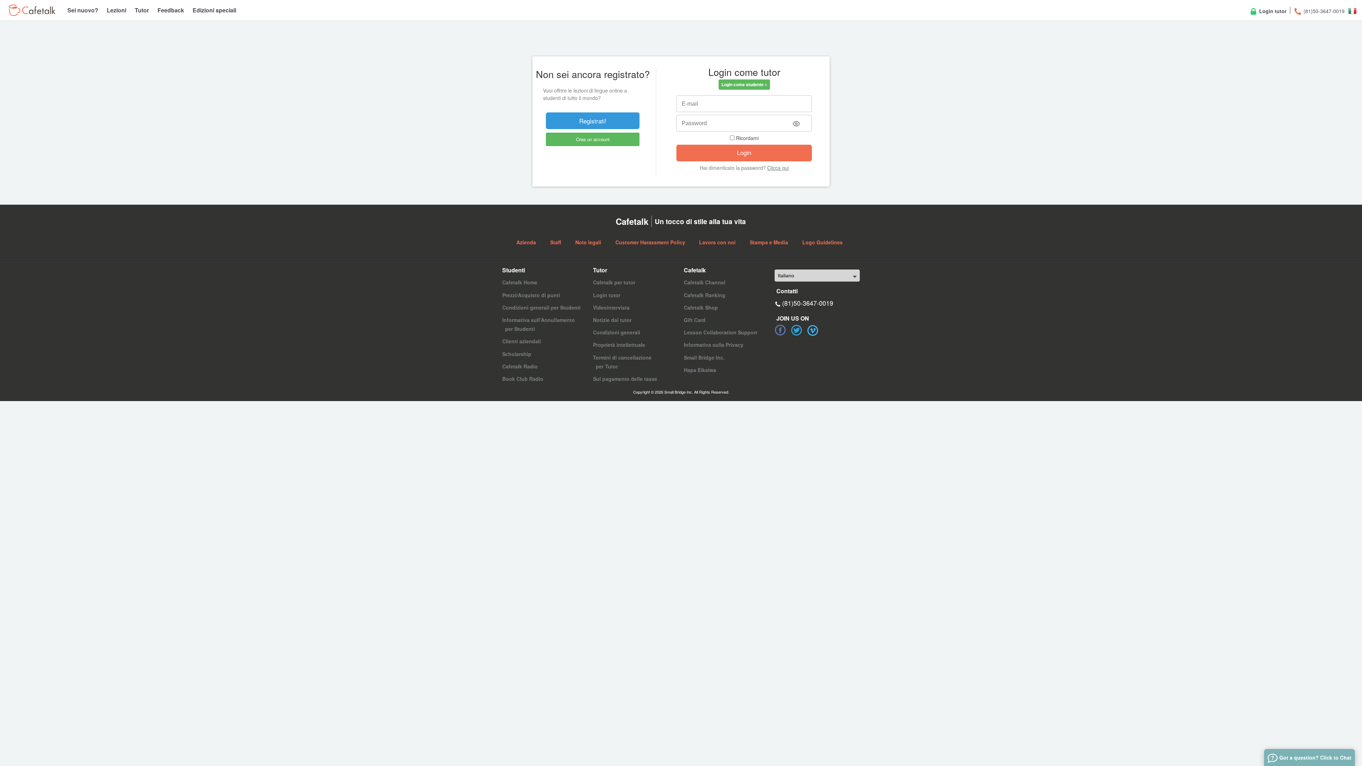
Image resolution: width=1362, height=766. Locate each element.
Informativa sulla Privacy (713, 344)
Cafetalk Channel (704, 282)
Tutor (142, 10)
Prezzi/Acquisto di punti (531, 295)
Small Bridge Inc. (704, 357)
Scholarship (516, 353)
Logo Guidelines (822, 242)
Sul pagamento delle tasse (625, 378)
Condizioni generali (616, 332)
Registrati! (593, 120)
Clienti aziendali (521, 341)
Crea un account (593, 139)
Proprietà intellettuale (619, 344)
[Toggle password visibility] (796, 123)
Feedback (170, 10)
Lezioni (116, 10)
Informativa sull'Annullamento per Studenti (538, 324)
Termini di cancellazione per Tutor (622, 362)
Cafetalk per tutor (614, 282)
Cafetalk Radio (520, 366)
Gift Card (694, 319)
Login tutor (1272, 11)
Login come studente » (744, 84)
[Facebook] (780, 330)
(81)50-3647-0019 (1323, 11)
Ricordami (747, 137)
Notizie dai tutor (612, 319)
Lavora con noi (717, 242)
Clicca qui (778, 167)
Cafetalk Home (519, 282)
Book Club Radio (522, 378)
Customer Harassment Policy (650, 242)
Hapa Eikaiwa (700, 369)
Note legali (588, 242)
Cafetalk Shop (701, 307)
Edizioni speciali (214, 10)
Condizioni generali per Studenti (541, 307)
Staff (555, 242)
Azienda (526, 242)
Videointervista (611, 307)
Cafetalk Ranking (704, 295)
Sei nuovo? (82, 10)
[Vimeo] (813, 330)
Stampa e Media (769, 242)
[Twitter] (796, 330)
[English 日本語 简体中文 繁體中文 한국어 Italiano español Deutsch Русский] (817, 275)
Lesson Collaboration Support (720, 332)
